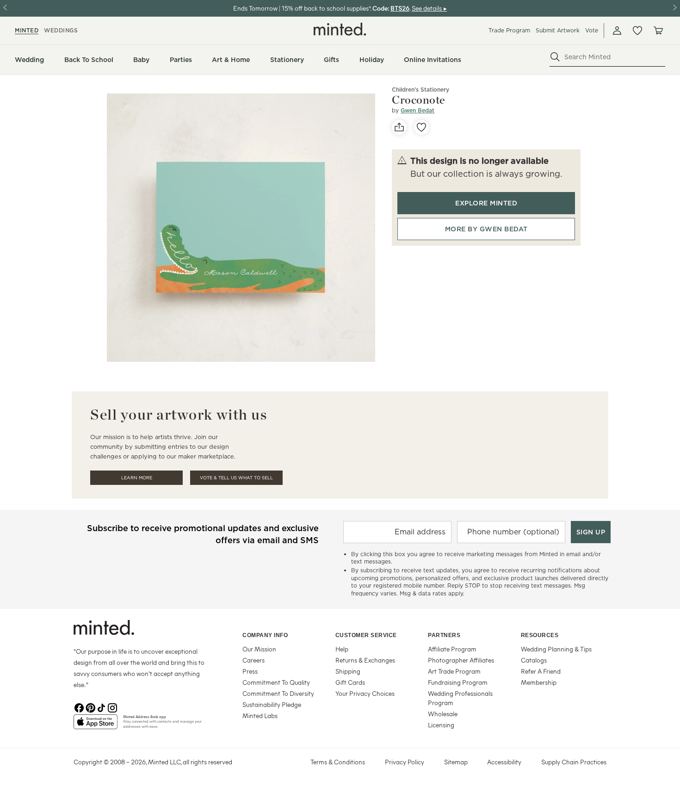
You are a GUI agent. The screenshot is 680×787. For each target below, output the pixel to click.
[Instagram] (112, 707)
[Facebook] (79, 707)
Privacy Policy (404, 761)
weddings (61, 30)
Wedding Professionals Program (460, 698)
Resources (540, 635)
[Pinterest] (90, 707)
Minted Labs (260, 715)
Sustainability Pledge (271, 704)
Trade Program (509, 30)
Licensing (441, 724)
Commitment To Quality (276, 682)
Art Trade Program (454, 671)
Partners (444, 635)
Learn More (136, 477)
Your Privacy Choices (365, 693)
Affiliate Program (452, 648)
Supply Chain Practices (573, 761)
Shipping (347, 671)
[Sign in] (617, 30)
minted (26, 30)
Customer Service (366, 635)
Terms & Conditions (337, 761)
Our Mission (259, 648)
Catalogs (534, 660)
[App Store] (95, 725)
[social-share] (399, 127)
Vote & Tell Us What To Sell (236, 477)
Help (341, 648)
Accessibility (504, 761)
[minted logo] (340, 29)
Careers (253, 660)
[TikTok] (101, 707)
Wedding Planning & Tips (556, 648)
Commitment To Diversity (278, 693)
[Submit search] (555, 56)
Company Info (265, 635)
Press (250, 671)
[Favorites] (637, 30)
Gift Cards (350, 682)
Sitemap (456, 761)
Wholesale (442, 713)
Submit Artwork (558, 30)
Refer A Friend (541, 671)
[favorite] (421, 127)
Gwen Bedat (417, 110)
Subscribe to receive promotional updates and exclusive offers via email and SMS (203, 534)
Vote (591, 30)
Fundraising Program (458, 682)
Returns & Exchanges (365, 660)
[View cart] (657, 30)
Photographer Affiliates (461, 660)
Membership (538, 682)
